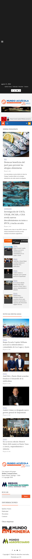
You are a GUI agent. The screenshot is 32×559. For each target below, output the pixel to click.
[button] (7, 135)
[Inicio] (3, 135)
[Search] (27, 135)
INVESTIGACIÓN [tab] (25, 252)
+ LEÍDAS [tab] (17, 253)
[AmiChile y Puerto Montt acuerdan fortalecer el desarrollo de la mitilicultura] (8, 274)
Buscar (5, 504)
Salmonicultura (8, 220)
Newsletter (20, 86)
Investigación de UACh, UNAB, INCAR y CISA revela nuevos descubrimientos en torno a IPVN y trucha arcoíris (15, 229)
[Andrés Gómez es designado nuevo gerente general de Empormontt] (8, 285)
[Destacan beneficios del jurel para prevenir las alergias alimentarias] (16, 156)
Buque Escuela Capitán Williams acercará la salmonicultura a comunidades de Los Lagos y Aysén (19, 263)
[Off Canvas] (2, 41)
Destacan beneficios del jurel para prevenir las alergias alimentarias (14, 177)
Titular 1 (15, 257)
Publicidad (15, 86)
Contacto (26, 86)
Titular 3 (15, 292)
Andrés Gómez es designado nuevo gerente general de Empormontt (19, 286)
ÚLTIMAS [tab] (8, 252)
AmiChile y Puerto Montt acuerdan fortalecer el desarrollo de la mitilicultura (16, 390)
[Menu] (7, 135)
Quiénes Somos (8, 86)
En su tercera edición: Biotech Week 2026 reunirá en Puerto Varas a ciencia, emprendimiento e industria (20, 298)
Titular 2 (15, 270)
